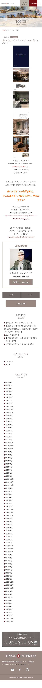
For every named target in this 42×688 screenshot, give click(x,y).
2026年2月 (9, 400)
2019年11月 (9, 621)
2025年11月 (9, 409)
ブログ (7, 365)
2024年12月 (9, 443)
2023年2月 (9, 503)
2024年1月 (9, 476)
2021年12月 (9, 546)
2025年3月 (9, 434)
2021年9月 (9, 555)
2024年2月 (9, 473)
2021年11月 (9, 549)
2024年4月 (9, 467)
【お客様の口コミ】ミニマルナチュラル (19, 323)
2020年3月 (9, 609)
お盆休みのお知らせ (12, 335)
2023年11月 (9, 482)
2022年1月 (9, 543)
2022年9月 (9, 518)
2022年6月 (9, 527)
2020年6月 (9, 600)
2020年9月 (9, 591)
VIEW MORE (21, 303)
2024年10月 (9, 449)
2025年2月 (9, 437)
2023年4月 (9, 497)
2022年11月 (9, 512)
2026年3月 (9, 397)
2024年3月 (9, 470)
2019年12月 (9, 618)
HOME (4, 30)
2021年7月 (9, 561)
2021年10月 (9, 552)
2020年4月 (9, 606)
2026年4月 (9, 394)
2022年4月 (9, 533)
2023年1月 (9, 506)
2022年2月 (9, 539)
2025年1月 (9, 440)
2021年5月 (9, 567)
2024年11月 (9, 446)
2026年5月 (9, 391)
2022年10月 (9, 515)
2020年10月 (9, 588)
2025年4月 (9, 430)
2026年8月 (9, 382)
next (30, 295)
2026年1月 (9, 403)
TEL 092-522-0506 (8, 664)
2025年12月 (9, 406)
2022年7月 (9, 524)
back (11, 295)
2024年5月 (9, 464)
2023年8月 (9, 488)
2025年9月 (9, 415)
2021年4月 (9, 570)
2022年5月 (9, 530)
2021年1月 (9, 579)
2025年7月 (9, 421)
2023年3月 (9, 500)
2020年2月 (9, 612)
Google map (22, 664)
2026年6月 (9, 388)
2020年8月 (9, 594)
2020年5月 (9, 603)
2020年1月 (9, 615)
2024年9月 (9, 452)
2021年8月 (9, 558)
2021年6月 (9, 564)
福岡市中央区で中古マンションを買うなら (19, 344)
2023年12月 (9, 479)
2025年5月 (9, 427)
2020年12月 (9, 582)
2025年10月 (9, 412)
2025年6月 (9, 424)
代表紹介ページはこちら (21, 282)
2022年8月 (9, 521)
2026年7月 (9, 385)
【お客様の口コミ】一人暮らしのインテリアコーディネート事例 (20, 339)
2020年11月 (9, 585)
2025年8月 (9, 418)
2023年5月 (9, 494)
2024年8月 (9, 455)
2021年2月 (9, 576)
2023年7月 (9, 491)
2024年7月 (9, 458)
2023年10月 (9, 485)
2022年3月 (9, 536)
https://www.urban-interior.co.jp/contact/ (21, 237)
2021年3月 (9, 573)
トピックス (9, 361)
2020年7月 (9, 597)
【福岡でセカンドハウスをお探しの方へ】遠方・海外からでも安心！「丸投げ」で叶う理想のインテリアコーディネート (20, 329)
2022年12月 (9, 509)
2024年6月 (9, 461)
